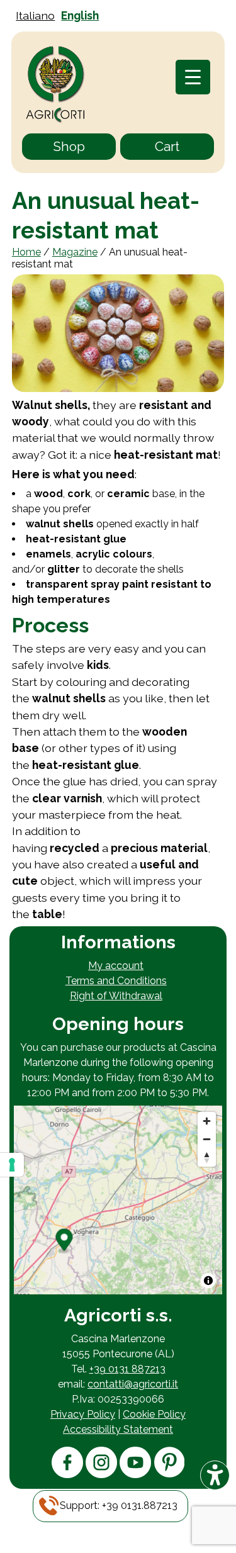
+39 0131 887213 (127, 1369)
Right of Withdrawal (116, 996)
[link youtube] (135, 1475)
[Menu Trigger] (193, 77)
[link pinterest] (169, 1474)
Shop (69, 146)
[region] (118, 1200)
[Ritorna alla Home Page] (55, 85)
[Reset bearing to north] (207, 1157)
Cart (167, 146)
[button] (118, 1505)
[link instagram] (101, 1475)
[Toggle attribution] (208, 1280)
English (80, 15)
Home (26, 252)
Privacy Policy (82, 1414)
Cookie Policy (154, 1414)
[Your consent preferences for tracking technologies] (12, 1165)
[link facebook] (67, 1475)
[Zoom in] (207, 1121)
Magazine (75, 252)
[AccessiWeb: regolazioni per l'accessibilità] (215, 1475)
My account (115, 966)
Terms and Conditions (116, 981)
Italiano (35, 15)
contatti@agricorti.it (132, 1384)
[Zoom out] (207, 1139)
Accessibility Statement (118, 1429)
